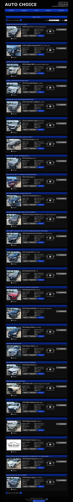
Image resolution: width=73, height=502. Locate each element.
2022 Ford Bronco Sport (33, 121)
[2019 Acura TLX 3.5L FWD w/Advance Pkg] (13, 31)
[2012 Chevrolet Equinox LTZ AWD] (13, 88)
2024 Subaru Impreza (32, 459)
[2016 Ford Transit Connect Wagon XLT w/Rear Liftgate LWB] (13, 219)
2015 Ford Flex (29, 158)
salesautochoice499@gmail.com (60, 6)
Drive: (23, 33)
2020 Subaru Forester (31, 421)
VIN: (35, 29)
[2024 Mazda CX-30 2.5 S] (13, 275)
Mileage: (36, 33)
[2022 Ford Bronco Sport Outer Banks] (13, 125)
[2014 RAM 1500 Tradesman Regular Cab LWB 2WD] (13, 388)
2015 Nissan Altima (30, 346)
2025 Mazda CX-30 (31, 290)
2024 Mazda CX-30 (30, 271)
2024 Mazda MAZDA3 (36, 308)
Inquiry (25, 35)
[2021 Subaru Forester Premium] (13, 444)
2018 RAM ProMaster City (32, 402)
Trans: (35, 32)
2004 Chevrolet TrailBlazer (33, 102)
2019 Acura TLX (34, 27)
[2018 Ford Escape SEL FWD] (13, 144)
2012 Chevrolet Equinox (32, 83)
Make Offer (32, 35)
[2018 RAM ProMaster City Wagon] (13, 407)
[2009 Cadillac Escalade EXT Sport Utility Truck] (13, 50)
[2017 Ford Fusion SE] (13, 181)
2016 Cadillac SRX (35, 64)
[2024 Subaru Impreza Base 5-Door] (13, 463)
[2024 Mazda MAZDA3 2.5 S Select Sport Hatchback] (13, 313)
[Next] (21, 20)
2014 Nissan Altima (31, 327)
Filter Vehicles (37, 17)
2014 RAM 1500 (36, 383)
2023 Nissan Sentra (29, 365)
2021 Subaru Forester (31, 440)
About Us (33, 498)
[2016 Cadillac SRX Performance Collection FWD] (13, 69)
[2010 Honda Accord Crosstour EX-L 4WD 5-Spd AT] (13, 238)
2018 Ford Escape (30, 139)
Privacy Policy (41, 498)
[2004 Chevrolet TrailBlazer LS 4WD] (13, 106)
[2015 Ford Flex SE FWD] (13, 163)
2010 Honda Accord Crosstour (37, 233)
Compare (15, 38)
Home (31, 498)
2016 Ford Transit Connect (39, 214)
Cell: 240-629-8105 (63, 4)
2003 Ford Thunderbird (31, 196)
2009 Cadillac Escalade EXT (36, 45)
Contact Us (36, 498)
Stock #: (23, 29)
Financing (41, 35)
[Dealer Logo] (20, 4)
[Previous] (7, 20)
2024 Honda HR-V (31, 252)
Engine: (35, 30)
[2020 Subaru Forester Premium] (13, 426)
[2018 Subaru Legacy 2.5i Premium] (13, 482)
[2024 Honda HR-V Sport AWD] (13, 257)
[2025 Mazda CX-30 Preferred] (13, 294)
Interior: (23, 30)
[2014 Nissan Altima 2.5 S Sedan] (13, 332)
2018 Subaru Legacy (32, 477)
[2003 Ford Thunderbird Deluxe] (13, 200)
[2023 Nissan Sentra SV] (13, 369)
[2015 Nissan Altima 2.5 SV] (13, 350)
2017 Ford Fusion (28, 177)
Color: (23, 32)
